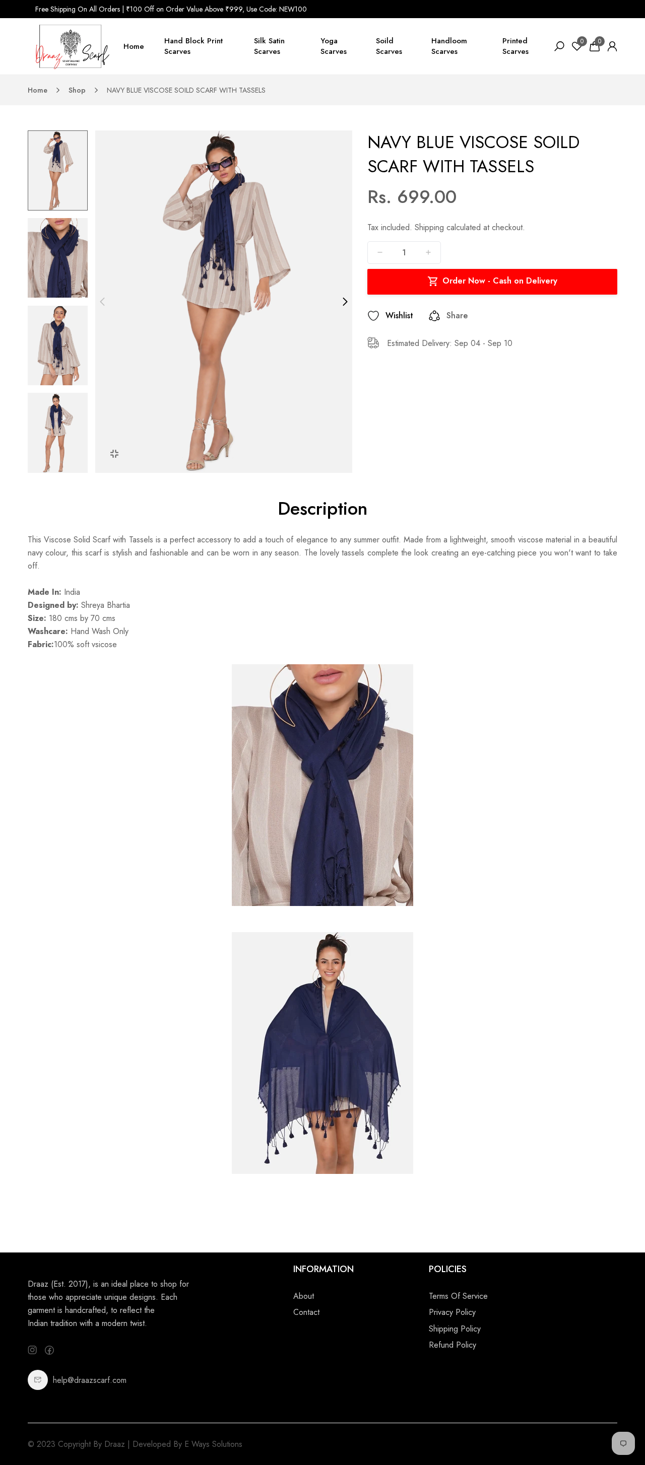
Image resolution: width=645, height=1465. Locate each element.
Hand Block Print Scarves (193, 46)
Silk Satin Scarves (269, 46)
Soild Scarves (389, 46)
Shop (77, 90)
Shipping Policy (455, 1329)
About (303, 1296)
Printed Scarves (515, 46)
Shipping (429, 227)
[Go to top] (605, 1425)
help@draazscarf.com (89, 1380)
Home (133, 46)
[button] (58, 468)
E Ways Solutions (213, 1444)
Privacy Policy (452, 1312)
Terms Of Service (458, 1296)
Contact (306, 1312)
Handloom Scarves (449, 46)
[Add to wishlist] (373, 316)
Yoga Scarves (333, 46)
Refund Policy (452, 1345)
